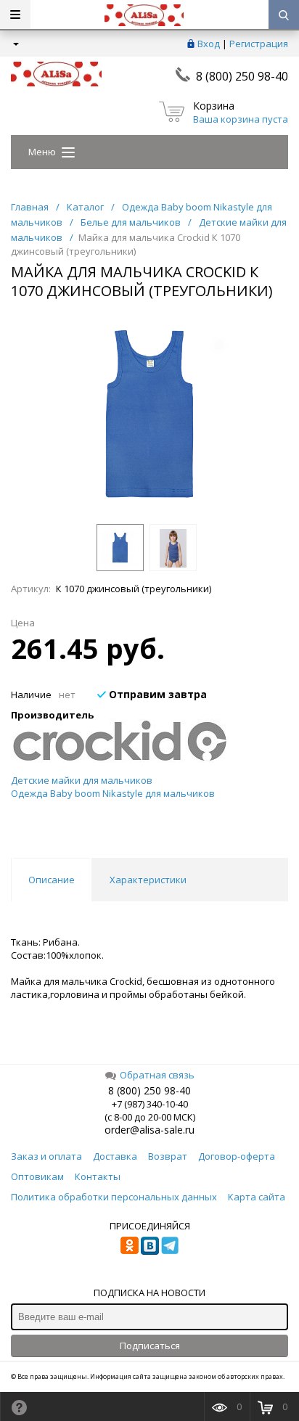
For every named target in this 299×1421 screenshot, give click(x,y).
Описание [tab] (51, 879)
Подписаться (150, 1345)
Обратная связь (157, 1074)
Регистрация (258, 43)
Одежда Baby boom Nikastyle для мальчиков (113, 793)
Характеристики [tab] (148, 879)
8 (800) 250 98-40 (242, 76)
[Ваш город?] (15, 43)
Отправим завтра (156, 694)
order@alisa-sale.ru (149, 1130)
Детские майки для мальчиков (81, 780)
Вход (208, 43)
